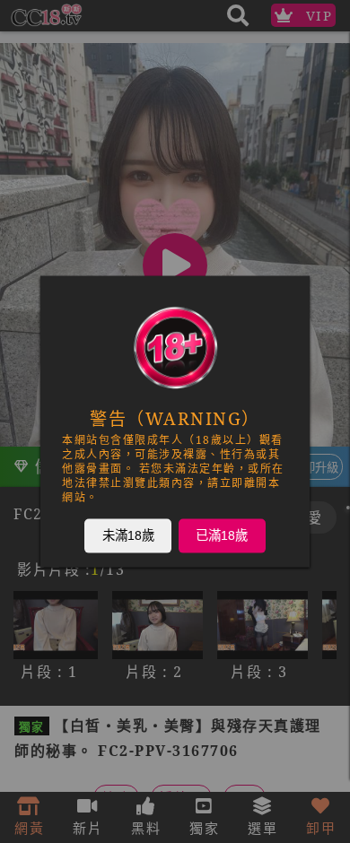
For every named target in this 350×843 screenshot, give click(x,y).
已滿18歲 (222, 535)
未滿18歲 (128, 535)
